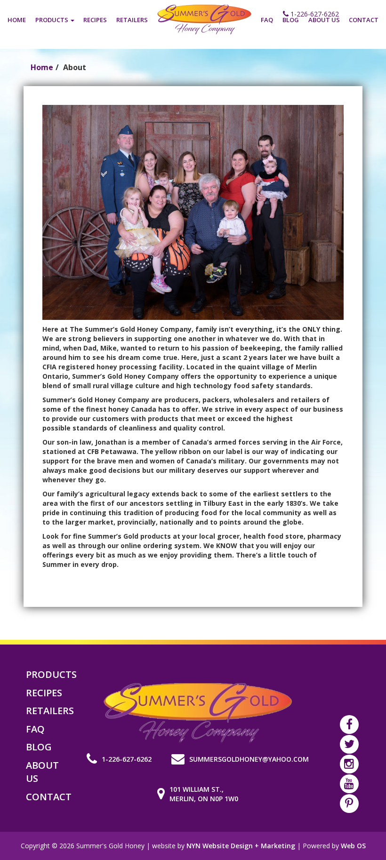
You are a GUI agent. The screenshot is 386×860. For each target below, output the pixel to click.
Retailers (132, 20)
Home (17, 20)
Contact (363, 20)
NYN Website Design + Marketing (240, 845)
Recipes (95, 20)
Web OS (353, 845)
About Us (324, 20)
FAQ (267, 20)
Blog (290, 20)
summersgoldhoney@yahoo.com (249, 759)
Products (52, 20)
